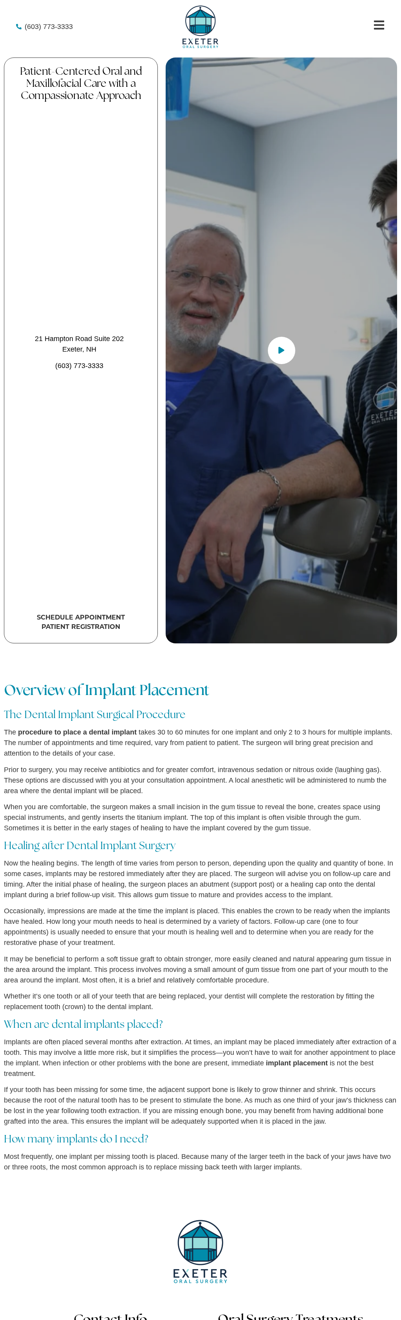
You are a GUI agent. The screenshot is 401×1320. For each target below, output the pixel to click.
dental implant (75, 791)
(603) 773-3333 (79, 366)
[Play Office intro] (281, 350)
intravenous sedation (250, 770)
